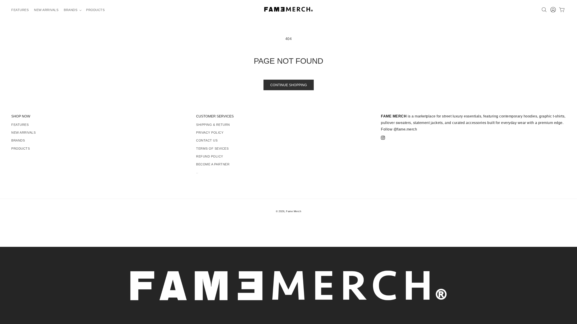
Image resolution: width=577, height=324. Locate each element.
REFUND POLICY (209, 156)
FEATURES (20, 124)
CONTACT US (207, 140)
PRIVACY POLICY (209, 132)
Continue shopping (288, 85)
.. (197, 172)
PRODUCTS (20, 148)
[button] (72, 10)
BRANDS (18, 140)
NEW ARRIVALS (23, 132)
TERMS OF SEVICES (212, 148)
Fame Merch (293, 211)
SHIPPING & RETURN (213, 124)
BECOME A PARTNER (212, 164)
